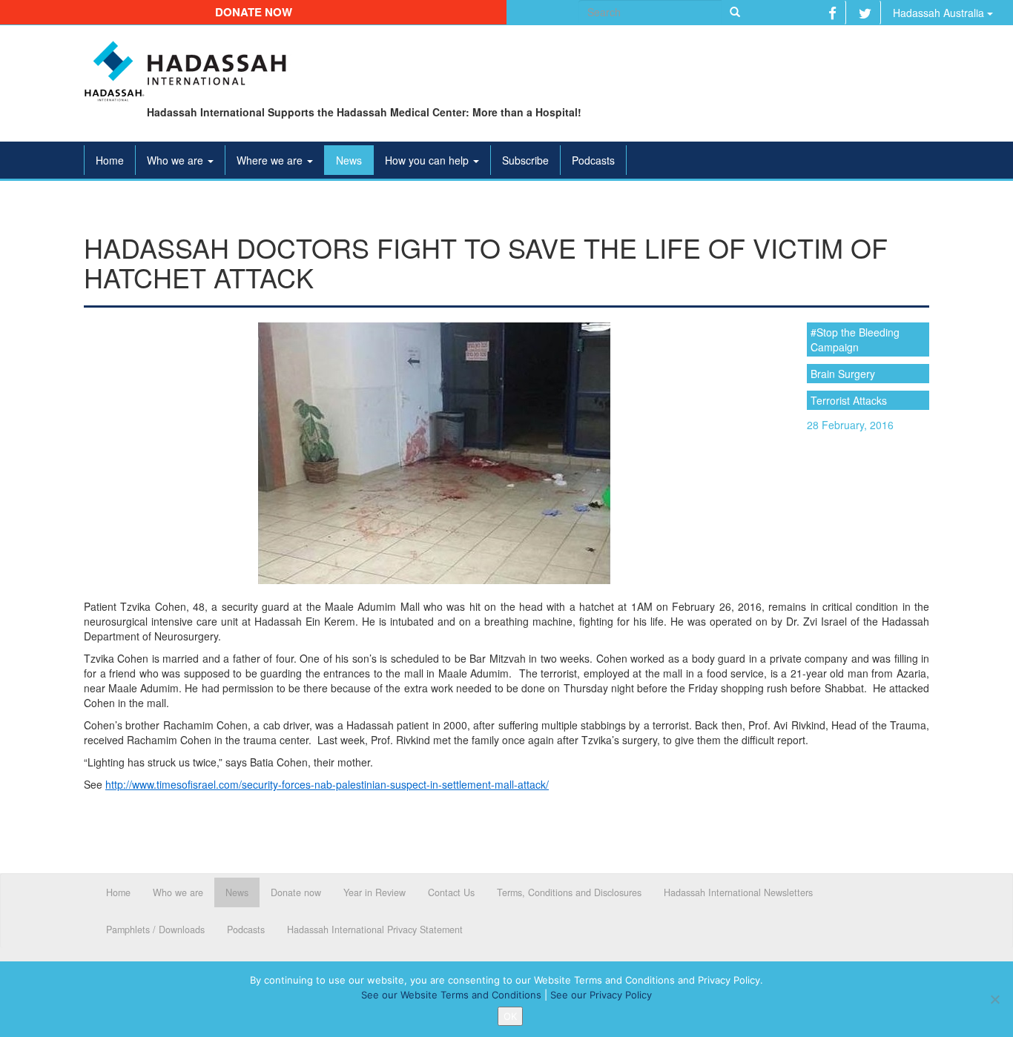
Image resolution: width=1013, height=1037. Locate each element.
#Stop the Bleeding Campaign (855, 339)
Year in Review (374, 892)
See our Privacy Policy (601, 995)
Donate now (253, 12)
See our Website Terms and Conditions (451, 995)
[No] (994, 999)
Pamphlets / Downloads (155, 929)
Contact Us (451, 892)
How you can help (428, 160)
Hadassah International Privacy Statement (375, 929)
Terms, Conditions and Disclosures (569, 892)
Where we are (271, 160)
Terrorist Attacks (849, 400)
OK (510, 1016)
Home (110, 160)
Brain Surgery (843, 373)
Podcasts (593, 160)
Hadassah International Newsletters (738, 892)
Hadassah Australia (940, 12)
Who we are (176, 160)
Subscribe (525, 160)
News (349, 160)
